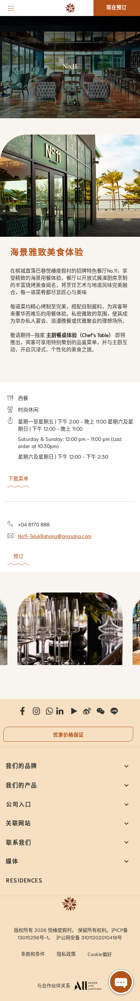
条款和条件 (33, 954)
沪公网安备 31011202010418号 (89, 937)
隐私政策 (66, 954)
